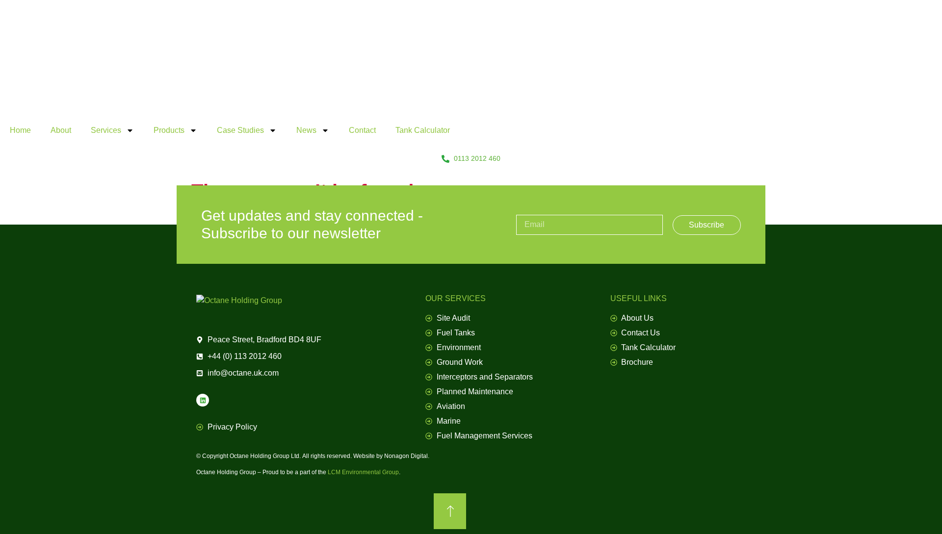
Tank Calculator (422, 130)
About (61, 130)
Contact (362, 130)
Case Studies (240, 130)
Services (106, 130)
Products (169, 130)
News (306, 130)
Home (20, 130)
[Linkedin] (202, 400)
